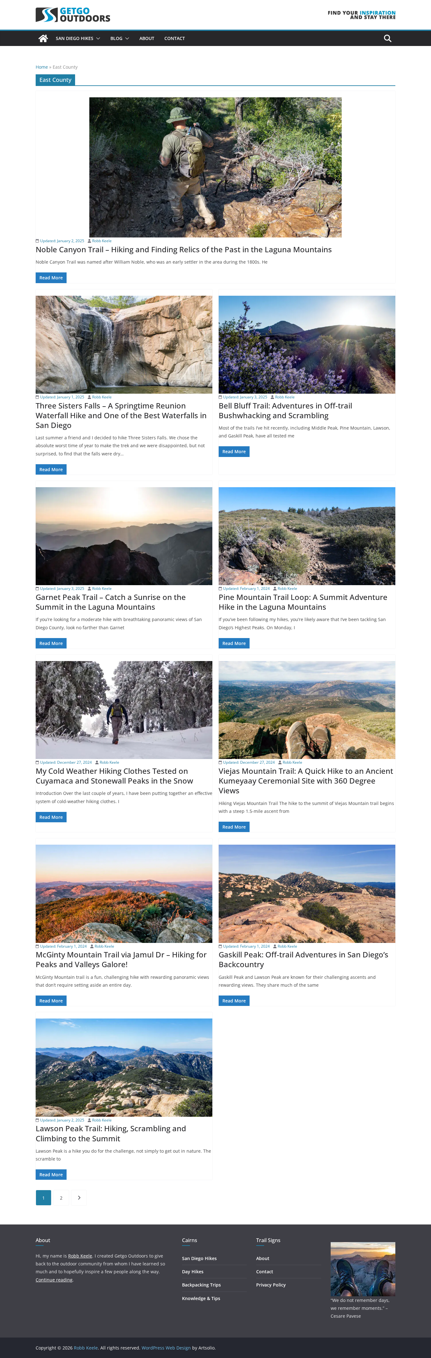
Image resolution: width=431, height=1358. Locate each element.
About (146, 38)
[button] (96, 38)
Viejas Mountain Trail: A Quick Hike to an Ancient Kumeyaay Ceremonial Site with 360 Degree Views (306, 781)
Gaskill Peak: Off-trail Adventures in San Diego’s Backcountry (303, 959)
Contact (174, 38)
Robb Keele (102, 240)
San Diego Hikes (74, 38)
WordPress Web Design (166, 1348)
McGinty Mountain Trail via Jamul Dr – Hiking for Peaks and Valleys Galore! (121, 959)
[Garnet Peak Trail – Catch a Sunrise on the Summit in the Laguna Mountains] (124, 536)
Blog (116, 38)
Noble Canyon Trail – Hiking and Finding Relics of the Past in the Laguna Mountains (184, 249)
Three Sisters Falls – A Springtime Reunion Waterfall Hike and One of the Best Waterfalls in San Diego (121, 415)
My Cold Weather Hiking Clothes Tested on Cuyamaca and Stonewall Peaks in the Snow (114, 776)
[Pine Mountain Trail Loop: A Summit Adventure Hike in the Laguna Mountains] (307, 536)
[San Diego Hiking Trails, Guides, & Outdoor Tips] (43, 38)
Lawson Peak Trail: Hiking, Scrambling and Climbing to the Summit (111, 1133)
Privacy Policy (271, 1285)
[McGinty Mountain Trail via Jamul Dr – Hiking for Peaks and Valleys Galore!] (124, 894)
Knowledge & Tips (201, 1298)
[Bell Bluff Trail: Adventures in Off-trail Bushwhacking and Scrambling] (307, 345)
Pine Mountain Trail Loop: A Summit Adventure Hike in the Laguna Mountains (303, 602)
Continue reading (54, 1280)
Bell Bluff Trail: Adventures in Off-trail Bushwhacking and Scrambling (285, 410)
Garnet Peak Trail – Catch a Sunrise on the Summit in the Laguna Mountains (111, 602)
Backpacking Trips (201, 1285)
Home (42, 67)
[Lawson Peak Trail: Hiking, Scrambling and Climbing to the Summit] (124, 1068)
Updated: (61, 240)
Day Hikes (193, 1272)
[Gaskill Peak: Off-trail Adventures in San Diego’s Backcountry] (307, 894)
